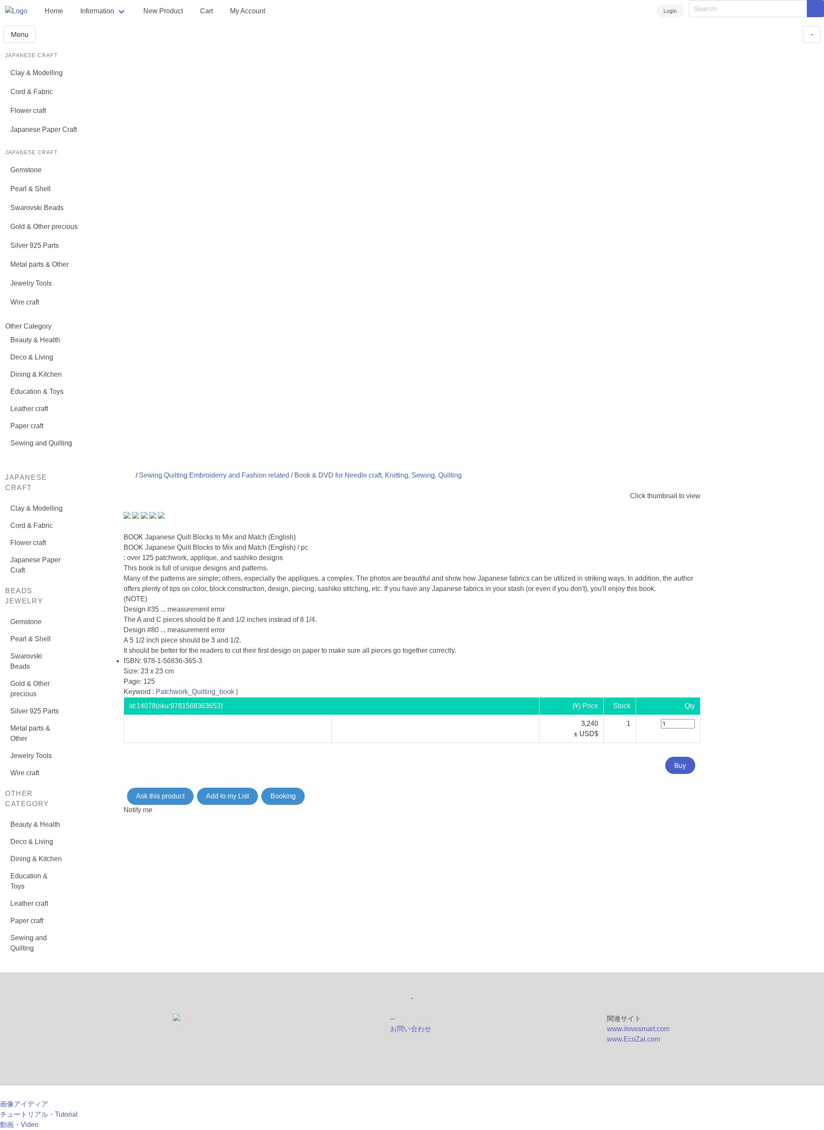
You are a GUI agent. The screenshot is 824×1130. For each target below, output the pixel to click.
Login (670, 11)
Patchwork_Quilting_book (195, 691)
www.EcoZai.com (633, 1039)
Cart (206, 11)
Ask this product (160, 796)
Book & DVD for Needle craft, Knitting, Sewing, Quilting (378, 475)
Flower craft (28, 110)
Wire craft (24, 302)
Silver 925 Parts (34, 245)
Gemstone (26, 170)
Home (54, 11)
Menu (19, 34)
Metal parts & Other (39, 264)
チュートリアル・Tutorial (39, 1114)
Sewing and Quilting (41, 443)
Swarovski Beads (37, 207)
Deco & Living (31, 357)
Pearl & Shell (30, 188)
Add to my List (227, 796)
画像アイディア (24, 1104)
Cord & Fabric (31, 91)
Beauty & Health (35, 340)
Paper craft (26, 425)
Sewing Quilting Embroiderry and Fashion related (214, 475)
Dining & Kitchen (36, 374)
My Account (247, 11)
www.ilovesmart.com (638, 1029)
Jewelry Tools (31, 283)
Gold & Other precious (44, 226)
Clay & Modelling (36, 72)
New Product (163, 11)
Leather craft (29, 408)
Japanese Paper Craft (43, 129)
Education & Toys (37, 391)
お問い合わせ (410, 1029)
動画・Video (19, 1124)
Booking (283, 796)
